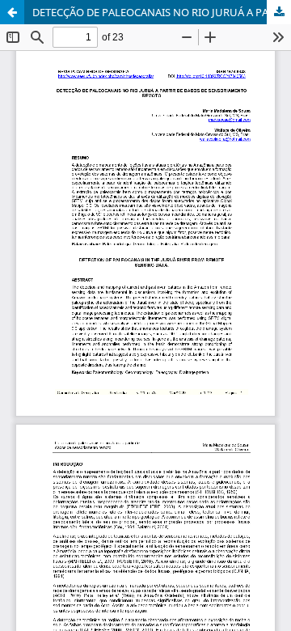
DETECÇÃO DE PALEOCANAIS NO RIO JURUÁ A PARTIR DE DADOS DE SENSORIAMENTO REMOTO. (161, 12)
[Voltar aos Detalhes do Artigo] (12, 12)
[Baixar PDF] (279, 12)
